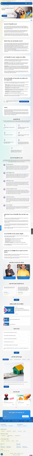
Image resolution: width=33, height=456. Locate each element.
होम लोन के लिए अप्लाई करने (22, 166)
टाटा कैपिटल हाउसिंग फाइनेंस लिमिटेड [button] (9, 436)
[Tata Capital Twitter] (3, 450)
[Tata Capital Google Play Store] (3, 447)
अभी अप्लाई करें (4, 15)
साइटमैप (22, 453)
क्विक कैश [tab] (28, 359)
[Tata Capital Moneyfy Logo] (18, 444)
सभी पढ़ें (16, 299)
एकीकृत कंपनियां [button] (14, 431)
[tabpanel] (9, 271)
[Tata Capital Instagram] (4, 450)
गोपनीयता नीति (15, 453)
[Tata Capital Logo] (3, 444)
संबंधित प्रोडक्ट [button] (2, 20)
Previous (3, 291)
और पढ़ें (16, 352)
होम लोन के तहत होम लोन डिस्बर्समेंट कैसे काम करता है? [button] (10, 332)
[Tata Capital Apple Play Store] (9, 447)
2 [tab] (17, 280)
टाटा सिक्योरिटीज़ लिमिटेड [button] (17, 435)
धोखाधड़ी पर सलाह (19, 453)
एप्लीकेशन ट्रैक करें (10, 15)
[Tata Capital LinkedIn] (8, 450)
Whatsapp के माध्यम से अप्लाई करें (24, 101)
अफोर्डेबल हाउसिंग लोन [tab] (5, 359)
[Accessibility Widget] (2, 454)
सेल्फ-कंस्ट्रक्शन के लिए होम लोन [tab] (17, 359)
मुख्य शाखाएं (25, 431)
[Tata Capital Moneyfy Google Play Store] (19, 447)
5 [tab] (16, 297)
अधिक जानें (6, 386)
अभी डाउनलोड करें (8, 1)
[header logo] (3, 3)
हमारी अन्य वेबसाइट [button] (19, 431)
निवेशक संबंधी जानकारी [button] (9, 431)
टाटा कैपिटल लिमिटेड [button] (3, 435)
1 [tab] (15, 280)
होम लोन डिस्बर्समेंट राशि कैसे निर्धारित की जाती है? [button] (9, 335)
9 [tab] (19, 297)
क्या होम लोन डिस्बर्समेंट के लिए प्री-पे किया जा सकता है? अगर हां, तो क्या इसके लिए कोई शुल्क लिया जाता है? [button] (16, 348)
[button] (1, 3)
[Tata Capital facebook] (1, 450)
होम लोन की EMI (17, 50)
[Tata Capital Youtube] (6, 450)
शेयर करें (13, 404)
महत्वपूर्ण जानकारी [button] (2, 431)
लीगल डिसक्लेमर (11, 453)
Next (30, 291)
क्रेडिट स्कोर (26, 192)
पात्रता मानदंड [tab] (11, 359)
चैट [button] (30, 455)
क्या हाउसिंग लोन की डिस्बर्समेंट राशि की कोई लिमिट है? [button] (10, 338)
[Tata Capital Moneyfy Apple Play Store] (25, 447)
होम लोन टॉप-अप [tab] (24, 359)
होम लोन (4, 5)
